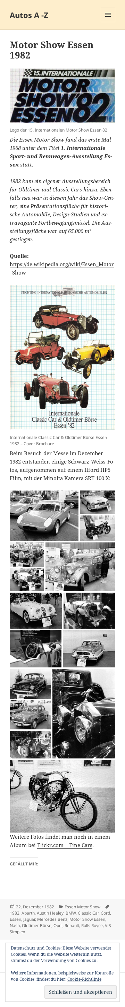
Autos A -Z (29, 15)
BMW (71, 913)
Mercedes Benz (52, 919)
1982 (14, 913)
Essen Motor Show (82, 907)
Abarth (28, 913)
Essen (15, 919)
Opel (57, 925)
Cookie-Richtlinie (84, 979)
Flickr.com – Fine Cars (64, 845)
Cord (105, 913)
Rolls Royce (92, 925)
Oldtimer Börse (36, 925)
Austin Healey (50, 913)
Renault (72, 925)
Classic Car (88, 913)
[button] (44, 516)
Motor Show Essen (87, 919)
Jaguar (29, 919)
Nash (15, 925)
